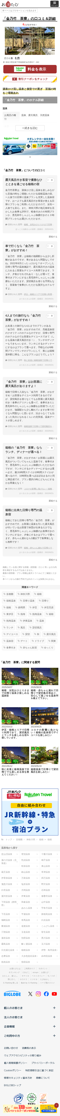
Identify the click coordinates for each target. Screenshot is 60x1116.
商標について (43, 1077)
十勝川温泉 (46, 854)
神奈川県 (25, 594)
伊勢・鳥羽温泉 (48, 950)
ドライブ (39, 641)
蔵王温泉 (5, 872)
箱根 (39, 594)
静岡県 (21, 607)
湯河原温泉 (6, 896)
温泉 (41, 620)
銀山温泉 (25, 872)
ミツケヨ (33, 979)
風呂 (22, 627)
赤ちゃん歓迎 (30, 647)
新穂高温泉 (46, 914)
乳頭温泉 (25, 860)
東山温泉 (45, 866)
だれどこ (26, 972)
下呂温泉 (5, 914)
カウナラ (23, 979)
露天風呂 (51, 634)
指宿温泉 (25, 962)
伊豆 (34, 607)
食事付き (11, 647)
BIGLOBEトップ (12, 1085)
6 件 (17, 58)
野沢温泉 (45, 884)
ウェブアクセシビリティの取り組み (22, 1055)
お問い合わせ (11, 1048)
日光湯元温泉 (7, 950)
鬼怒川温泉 (6, 884)
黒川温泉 (45, 938)
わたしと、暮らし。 (10, 976)
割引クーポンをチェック (33, 79)
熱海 (22, 614)
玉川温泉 (45, 944)
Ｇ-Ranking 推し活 (10, 983)
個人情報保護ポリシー (15, 1062)
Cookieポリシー (12, 1070)
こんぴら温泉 (47, 926)
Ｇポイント (43, 969)
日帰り (45, 600)
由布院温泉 (46, 956)
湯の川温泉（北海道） (8, 861)
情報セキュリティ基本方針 (18, 1077)
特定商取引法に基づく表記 (39, 1070)
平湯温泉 (25, 914)
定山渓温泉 (6, 854)
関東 (53, 641)
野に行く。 (12, 979)
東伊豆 (9, 614)
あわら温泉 (26, 908)
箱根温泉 (11, 600)
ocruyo (35, 972)
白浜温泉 (45, 920)
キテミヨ (25, 976)
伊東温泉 (27, 620)
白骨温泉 (5, 890)
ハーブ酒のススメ (47, 983)
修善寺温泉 (46, 896)
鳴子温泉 (45, 860)
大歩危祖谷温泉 (28, 956)
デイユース (12, 634)
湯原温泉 (5, 938)
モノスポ (51, 976)
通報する (53, 236)
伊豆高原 (49, 607)
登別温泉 (25, 854)
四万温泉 (45, 878)
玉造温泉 (25, 932)
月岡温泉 (25, 890)
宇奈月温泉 (46, 908)
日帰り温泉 (28, 600)
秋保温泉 (25, 866)
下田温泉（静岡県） (8, 903)
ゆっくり (48, 647)
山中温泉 (45, 902)
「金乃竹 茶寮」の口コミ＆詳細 (29, 18)
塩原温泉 (25, 884)
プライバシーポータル (43, 1062)
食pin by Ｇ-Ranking (29, 983)
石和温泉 (45, 890)
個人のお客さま (13, 1008)
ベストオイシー (38, 976)
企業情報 (9, 1026)
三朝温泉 (5, 932)
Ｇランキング (14, 972)
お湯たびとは (15, 969)
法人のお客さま (13, 1017)
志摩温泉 (5, 956)
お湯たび (44, 972)
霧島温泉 (5, 944)
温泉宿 (9, 641)
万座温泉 (25, 878)
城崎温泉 (5, 920)
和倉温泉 (25, 902)
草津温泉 (45, 872)
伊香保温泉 (6, 878)
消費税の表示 (29, 1048)
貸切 (27, 634)
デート (24, 641)
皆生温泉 (45, 932)
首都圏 (9, 594)
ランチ (9, 627)
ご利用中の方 (12, 1036)
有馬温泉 (25, 920)
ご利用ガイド (29, 969)
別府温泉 (25, 938)
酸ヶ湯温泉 (26, 944)
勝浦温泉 (5, 926)
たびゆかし (44, 979)
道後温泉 (25, 926)
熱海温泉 (37, 614)
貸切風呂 (37, 627)
